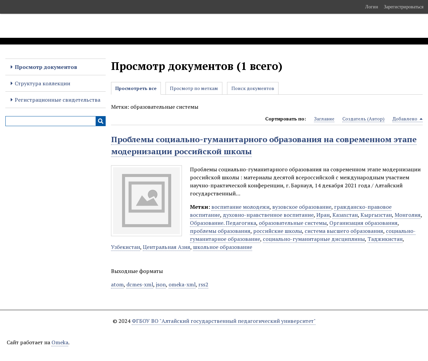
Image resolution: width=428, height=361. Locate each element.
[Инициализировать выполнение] (101, 121)
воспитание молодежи (240, 206)
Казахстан (345, 214)
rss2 (203, 284)
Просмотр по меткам (194, 88)
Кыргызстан (376, 214)
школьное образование (222, 247)
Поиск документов (252, 88)
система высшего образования (344, 231)
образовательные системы (293, 223)
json (161, 284)
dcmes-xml (139, 284)
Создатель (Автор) (363, 118)
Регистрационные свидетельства (57, 99)
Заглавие (324, 118)
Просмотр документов (46, 67)
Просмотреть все (135, 88)
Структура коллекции (42, 83)
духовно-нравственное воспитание (268, 214)
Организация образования (363, 223)
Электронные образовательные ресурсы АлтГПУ (124, 26)
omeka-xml (182, 284)
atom (117, 284)
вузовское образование (301, 206)
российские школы (277, 231)
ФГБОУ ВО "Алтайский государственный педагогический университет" (224, 321)
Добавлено (405, 118)
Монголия (408, 214)
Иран (323, 214)
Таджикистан (385, 239)
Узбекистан (125, 247)
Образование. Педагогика (223, 223)
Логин (371, 6)
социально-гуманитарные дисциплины (314, 239)
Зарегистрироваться (403, 6)
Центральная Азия (166, 247)
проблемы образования (220, 231)
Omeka (59, 342)
